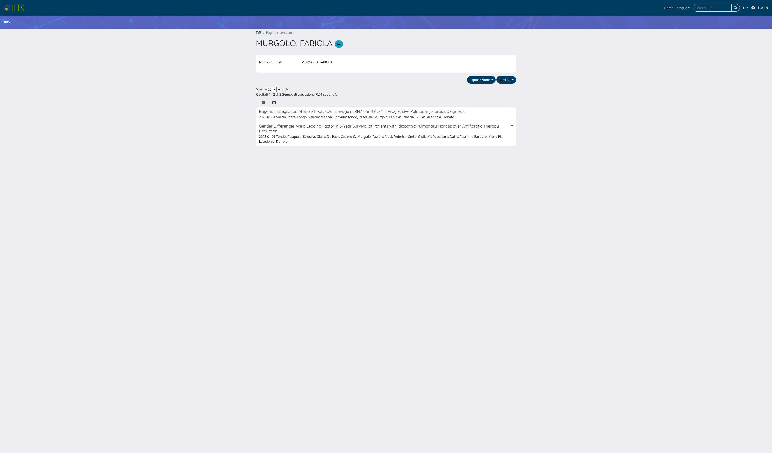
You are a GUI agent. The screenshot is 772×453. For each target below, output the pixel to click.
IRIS (259, 32)
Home (668, 8)
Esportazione (480, 80)
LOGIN (763, 8)
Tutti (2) (505, 80)
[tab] (264, 102)
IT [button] (744, 8)
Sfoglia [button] (682, 8)
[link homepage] (14, 7)
